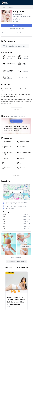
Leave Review (17, 121)
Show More (16, 175)
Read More (17, 109)
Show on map (17, 192)
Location (28, 33)
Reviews (12, 33)
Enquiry (15, 25)
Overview (4, 33)
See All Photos (25, 246)
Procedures (20, 33)
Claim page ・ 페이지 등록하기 (17, 261)
